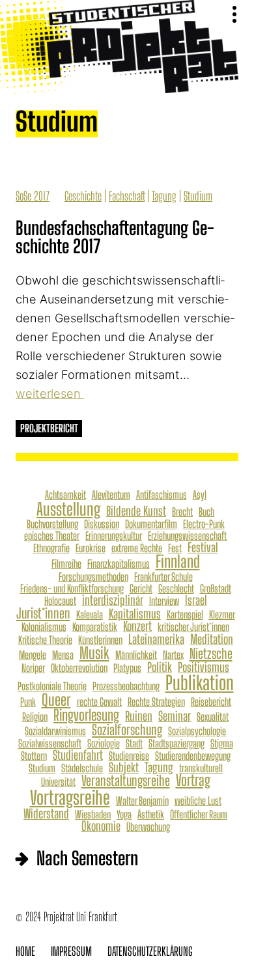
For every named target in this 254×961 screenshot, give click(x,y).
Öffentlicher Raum (198, 814)
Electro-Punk (204, 524)
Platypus (127, 668)
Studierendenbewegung (193, 756)
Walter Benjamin (142, 801)
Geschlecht (176, 588)
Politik (159, 667)
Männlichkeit (136, 655)
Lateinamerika (156, 639)
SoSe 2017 (32, 196)
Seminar (174, 716)
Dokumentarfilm (151, 524)
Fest (175, 548)
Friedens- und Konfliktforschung (72, 588)
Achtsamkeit (65, 495)
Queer (56, 700)
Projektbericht (49, 428)
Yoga (124, 814)
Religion (35, 717)
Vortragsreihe (70, 797)
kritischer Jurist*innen (193, 627)
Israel (196, 600)
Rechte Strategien (156, 702)
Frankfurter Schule (163, 577)
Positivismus (203, 667)
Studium (198, 196)
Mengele (32, 655)
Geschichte (83, 196)
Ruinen (138, 716)
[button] (234, 15)
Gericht (141, 588)
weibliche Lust (198, 801)
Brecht (182, 512)
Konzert (137, 626)
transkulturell (201, 768)
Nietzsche (211, 653)
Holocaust (60, 601)
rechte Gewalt (99, 702)
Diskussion (101, 524)
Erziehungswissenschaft (187, 536)
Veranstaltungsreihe (125, 780)
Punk (28, 702)
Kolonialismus (43, 627)
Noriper (33, 668)
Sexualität (213, 717)
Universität (58, 782)
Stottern (34, 756)
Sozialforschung (127, 729)
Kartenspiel (185, 614)
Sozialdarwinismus (55, 731)
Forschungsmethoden (93, 577)
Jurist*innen (43, 613)
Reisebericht (211, 702)
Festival (203, 547)
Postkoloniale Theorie (52, 686)
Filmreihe (66, 564)
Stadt (134, 743)
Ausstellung (68, 509)
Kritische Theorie (45, 640)
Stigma (221, 743)
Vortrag (193, 780)
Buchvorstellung (52, 524)
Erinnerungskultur (113, 536)
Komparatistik (94, 627)
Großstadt (215, 588)
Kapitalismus (135, 613)
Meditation (211, 639)
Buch (206, 512)
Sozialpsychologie (197, 731)
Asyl (199, 495)
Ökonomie (100, 826)
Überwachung (148, 827)
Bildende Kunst (136, 511)
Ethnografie (51, 548)
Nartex (173, 655)
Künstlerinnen (100, 640)
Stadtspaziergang (176, 743)
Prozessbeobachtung (126, 686)
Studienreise (129, 756)
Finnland (178, 561)
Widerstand (46, 813)
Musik (94, 653)
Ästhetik (150, 814)
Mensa (63, 655)
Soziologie (103, 743)
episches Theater (51, 536)
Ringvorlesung (86, 715)
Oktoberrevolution (79, 668)
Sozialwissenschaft (49, 743)
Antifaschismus (161, 495)
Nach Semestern (87, 858)
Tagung (164, 196)
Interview (164, 601)
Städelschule (82, 768)
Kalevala (89, 614)
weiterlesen (50, 393)
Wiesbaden (93, 814)
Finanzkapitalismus (118, 564)
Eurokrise (91, 548)
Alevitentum (111, 495)
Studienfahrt (78, 755)
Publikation (199, 682)
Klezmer (222, 614)
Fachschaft (127, 196)
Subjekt (124, 767)
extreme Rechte (136, 548)
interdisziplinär (112, 600)
